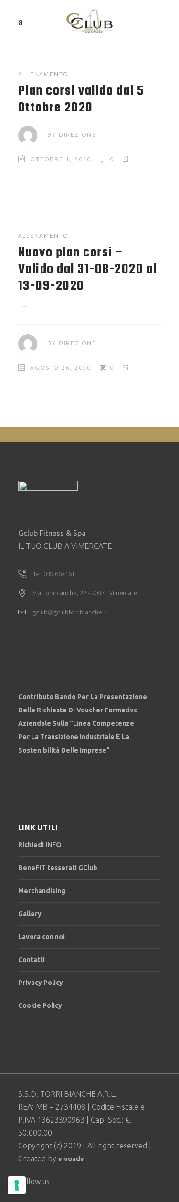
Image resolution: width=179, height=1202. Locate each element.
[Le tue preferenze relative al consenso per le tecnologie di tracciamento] (17, 1185)
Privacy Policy (40, 982)
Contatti (31, 959)
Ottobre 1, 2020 (60, 159)
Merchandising (41, 891)
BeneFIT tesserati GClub (57, 868)
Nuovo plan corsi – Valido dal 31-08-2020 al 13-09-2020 (87, 269)
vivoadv (71, 1159)
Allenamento (43, 74)
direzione (77, 134)
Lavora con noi (41, 936)
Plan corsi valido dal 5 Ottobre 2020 (81, 99)
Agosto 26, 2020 (60, 367)
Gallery (30, 914)
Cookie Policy (40, 1005)
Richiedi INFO (40, 845)
